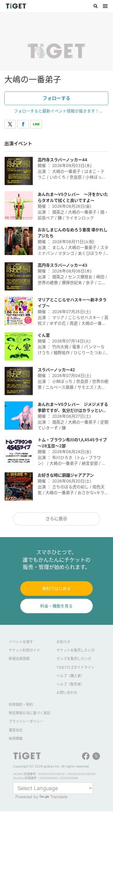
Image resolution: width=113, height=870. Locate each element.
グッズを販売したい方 (74, 658)
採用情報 (16, 738)
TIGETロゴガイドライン (75, 667)
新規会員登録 (19, 658)
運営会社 (16, 730)
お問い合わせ (67, 692)
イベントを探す (21, 642)
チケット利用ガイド (24, 650)
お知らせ (63, 642)
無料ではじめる (56, 588)
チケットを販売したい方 (76, 650)
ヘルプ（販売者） (70, 684)
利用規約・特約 (21, 704)
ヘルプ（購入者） (70, 676)
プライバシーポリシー (26, 721)
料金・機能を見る (56, 605)
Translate (59, 796)
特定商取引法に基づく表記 (29, 713)
